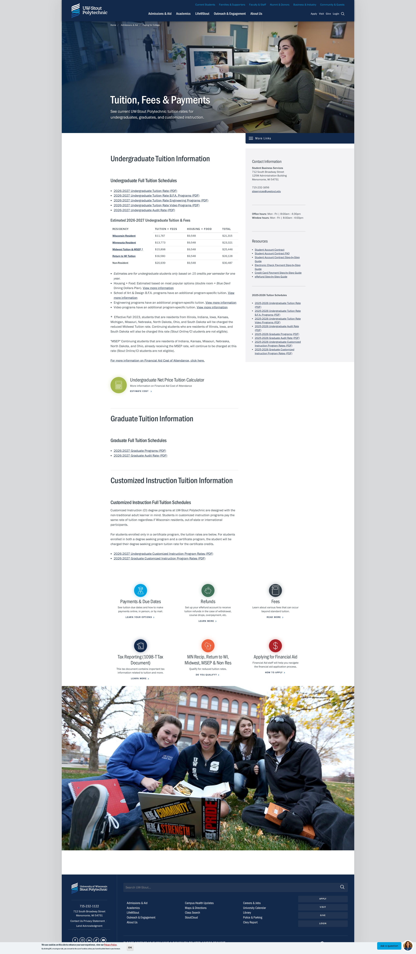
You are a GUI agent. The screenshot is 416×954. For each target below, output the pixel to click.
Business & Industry (304, 4)
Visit (321, 13)
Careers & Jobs (252, 903)
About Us (256, 14)
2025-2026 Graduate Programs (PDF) (277, 334)
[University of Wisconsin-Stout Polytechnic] (89, 891)
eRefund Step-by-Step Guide (271, 276)
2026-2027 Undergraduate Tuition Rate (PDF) (145, 191)
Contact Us (77, 921)
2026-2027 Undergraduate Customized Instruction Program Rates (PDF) (163, 554)
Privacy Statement (94, 921)
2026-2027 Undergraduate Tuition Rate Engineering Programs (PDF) (161, 200)
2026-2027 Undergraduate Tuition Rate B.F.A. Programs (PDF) (156, 195)
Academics (183, 14)
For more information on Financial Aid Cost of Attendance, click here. (157, 360)
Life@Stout (202, 14)
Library (247, 912)
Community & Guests (332, 4)
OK (130, 947)
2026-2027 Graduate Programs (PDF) (140, 451)
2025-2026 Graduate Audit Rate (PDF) (277, 338)
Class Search (192, 912)
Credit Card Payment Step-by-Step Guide (278, 272)
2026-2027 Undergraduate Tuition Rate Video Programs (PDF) (157, 205)
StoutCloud (191, 917)
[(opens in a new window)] (75, 940)
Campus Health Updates (199, 903)
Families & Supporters (232, 4)
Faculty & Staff (257, 4)
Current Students (205, 4)
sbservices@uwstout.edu (266, 191)
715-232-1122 (89, 906)
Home (113, 25)
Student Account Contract (269, 249)
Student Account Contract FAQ (272, 253)
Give (328, 13)
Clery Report (250, 922)
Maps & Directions (196, 908)
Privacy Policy (110, 944)
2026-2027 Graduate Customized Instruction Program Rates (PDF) (159, 558)
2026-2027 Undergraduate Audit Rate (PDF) (144, 210)
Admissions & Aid (160, 14)
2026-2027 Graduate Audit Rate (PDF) (140, 455)
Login (336, 13)
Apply (314, 13)
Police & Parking (252, 917)
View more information (212, 307)
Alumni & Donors (279, 4)
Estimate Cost (139, 391)
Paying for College (151, 25)
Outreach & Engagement (230, 14)
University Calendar (254, 908)
